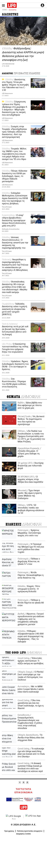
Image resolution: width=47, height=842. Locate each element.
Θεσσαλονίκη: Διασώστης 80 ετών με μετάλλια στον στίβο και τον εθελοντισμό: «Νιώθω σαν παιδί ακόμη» (14, 287)
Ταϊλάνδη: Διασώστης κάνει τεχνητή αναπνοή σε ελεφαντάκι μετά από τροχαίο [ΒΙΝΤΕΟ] (14, 309)
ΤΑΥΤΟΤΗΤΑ (23, 789)
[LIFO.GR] (12, 6)
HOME (4, 10)
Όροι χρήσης (9, 831)
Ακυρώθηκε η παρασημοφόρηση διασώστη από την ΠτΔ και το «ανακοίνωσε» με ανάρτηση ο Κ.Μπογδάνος (15, 264)
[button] (3, 5)
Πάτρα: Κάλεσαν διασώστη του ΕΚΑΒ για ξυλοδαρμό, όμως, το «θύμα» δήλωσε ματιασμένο (14, 176)
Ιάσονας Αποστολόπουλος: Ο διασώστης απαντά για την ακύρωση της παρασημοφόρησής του (15, 242)
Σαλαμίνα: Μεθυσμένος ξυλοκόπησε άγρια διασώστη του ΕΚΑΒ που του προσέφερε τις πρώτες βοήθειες (15, 198)
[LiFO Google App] (14, 816)
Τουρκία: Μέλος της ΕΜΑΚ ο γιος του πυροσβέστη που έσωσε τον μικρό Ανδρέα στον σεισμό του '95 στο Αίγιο (14, 154)
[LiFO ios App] (33, 816)
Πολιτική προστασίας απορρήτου (29, 831)
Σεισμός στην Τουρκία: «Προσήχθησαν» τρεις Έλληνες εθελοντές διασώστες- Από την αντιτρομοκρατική (14, 131)
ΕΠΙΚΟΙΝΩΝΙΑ (23, 792)
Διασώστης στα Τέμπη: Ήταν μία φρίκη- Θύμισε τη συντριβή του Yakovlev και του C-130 (15, 84)
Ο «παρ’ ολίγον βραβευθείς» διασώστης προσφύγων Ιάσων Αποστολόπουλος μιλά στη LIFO (14, 220)
